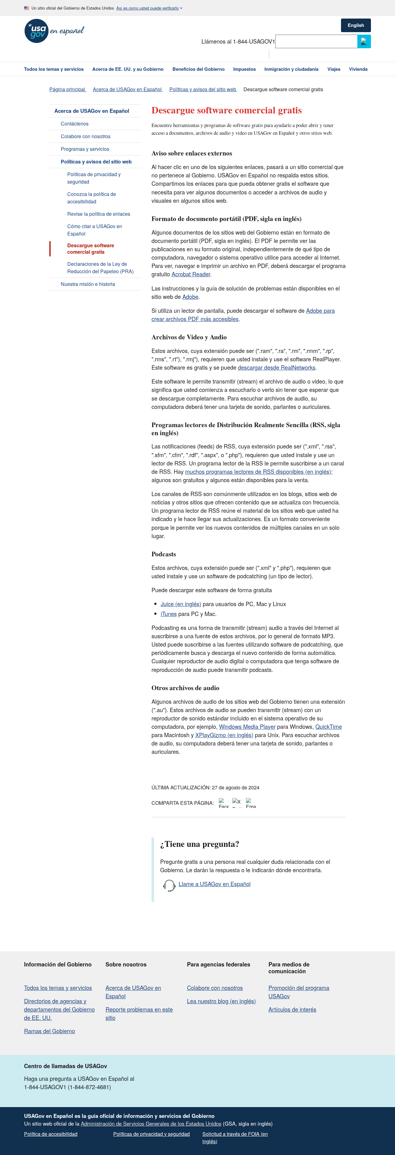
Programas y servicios (85, 148)
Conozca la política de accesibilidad (91, 197)
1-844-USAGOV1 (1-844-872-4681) (67, 1087)
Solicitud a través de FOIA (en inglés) (235, 1137)
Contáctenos (75, 123)
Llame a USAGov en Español (215, 884)
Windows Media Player (247, 726)
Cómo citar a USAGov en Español (94, 230)
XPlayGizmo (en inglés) (224, 735)
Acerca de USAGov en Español (91, 110)
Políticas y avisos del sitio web (96, 161)
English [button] (356, 25)
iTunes (169, 613)
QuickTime (328, 726)
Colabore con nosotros (85, 136)
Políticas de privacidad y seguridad (94, 178)
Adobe (190, 296)
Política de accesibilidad (50, 1133)
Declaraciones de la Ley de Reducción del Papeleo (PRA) (100, 267)
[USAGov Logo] (54, 31)
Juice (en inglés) (181, 604)
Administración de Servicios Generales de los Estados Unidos (151, 1123)
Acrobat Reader (191, 274)
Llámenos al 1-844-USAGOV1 (238, 41)
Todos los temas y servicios (58, 987)
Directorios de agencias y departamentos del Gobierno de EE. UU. (59, 1009)
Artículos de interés (292, 1009)
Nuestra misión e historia (88, 283)
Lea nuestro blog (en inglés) (221, 1001)
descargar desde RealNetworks (276, 367)
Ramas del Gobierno (49, 1031)
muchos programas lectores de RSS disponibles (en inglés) (258, 471)
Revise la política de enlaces (98, 213)
